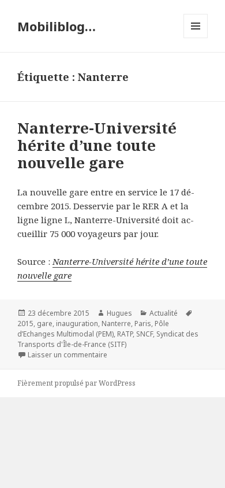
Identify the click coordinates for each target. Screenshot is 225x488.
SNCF (144, 334)
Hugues (119, 313)
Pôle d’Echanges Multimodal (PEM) (93, 329)
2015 (25, 323)
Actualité (163, 313)
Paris (142, 323)
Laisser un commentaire (67, 355)
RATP (125, 334)
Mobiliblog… (56, 26)
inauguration (77, 323)
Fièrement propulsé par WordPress (76, 383)
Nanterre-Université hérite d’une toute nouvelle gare (97, 145)
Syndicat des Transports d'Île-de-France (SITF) (107, 339)
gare (44, 323)
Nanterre (116, 323)
